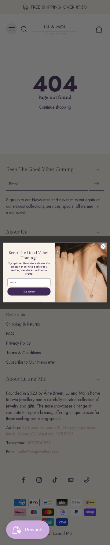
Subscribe (29, 291)
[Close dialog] (103, 246)
